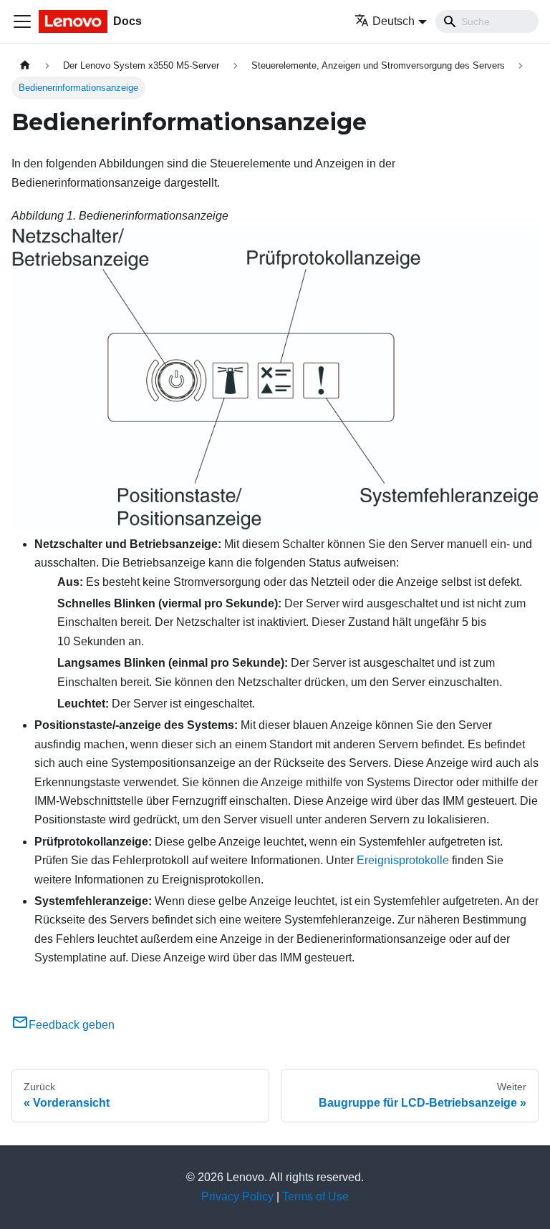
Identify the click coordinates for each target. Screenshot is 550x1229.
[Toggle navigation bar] (22, 21)
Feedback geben (72, 1025)
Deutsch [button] (393, 21)
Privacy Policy (237, 1196)
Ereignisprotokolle (403, 860)
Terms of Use (315, 1196)
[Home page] (25, 65)
